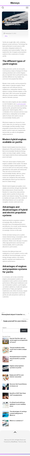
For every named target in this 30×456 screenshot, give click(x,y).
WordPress (14, 442)
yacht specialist (21, 104)
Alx (25, 442)
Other (6, 36)
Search (4, 327)
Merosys (15, 3)
